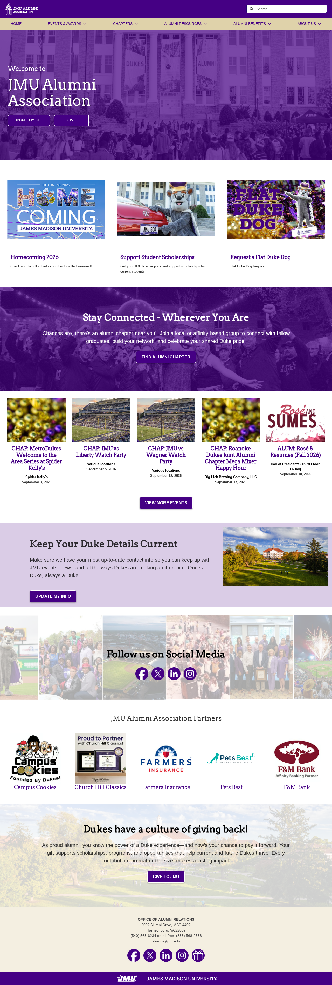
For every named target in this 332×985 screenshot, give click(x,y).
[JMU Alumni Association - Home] (21, 9)
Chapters (123, 24)
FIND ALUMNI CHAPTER (166, 357)
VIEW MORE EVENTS (166, 503)
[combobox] (292, 9)
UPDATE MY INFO (29, 120)
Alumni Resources (183, 24)
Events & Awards (64, 24)
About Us (307, 24)
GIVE (71, 120)
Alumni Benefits (249, 24)
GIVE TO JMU (166, 876)
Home (16, 24)
